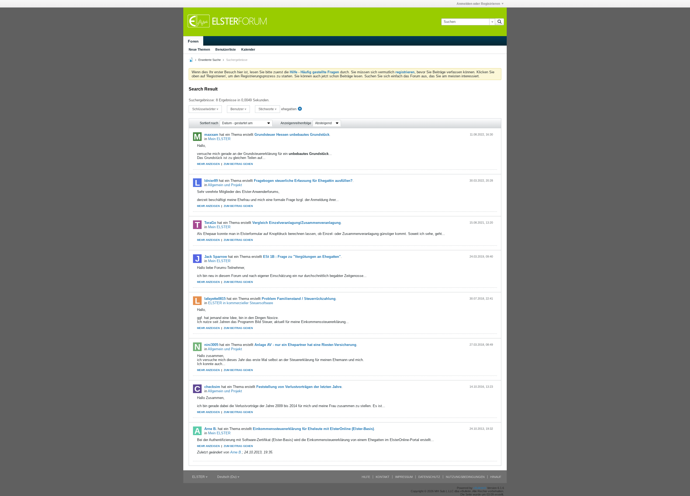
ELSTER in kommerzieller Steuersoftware (240, 303)
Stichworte (266, 109)
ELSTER (199, 477)
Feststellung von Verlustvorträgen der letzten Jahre (298, 387)
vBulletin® (479, 488)
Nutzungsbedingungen (465, 476)
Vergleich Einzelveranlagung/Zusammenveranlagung (296, 223)
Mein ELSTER (219, 139)
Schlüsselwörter (204, 109)
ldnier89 (211, 181)
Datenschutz (429, 476)
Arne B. (210, 429)
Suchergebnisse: (202, 100)
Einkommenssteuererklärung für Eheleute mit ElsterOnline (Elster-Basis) (313, 429)
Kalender (248, 49)
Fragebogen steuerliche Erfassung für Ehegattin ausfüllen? (303, 181)
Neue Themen (199, 49)
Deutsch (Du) (227, 477)
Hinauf (495, 476)
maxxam (211, 135)
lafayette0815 (215, 299)
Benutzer (237, 109)
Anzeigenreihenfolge (296, 123)
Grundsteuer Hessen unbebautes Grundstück (291, 135)
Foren (193, 41)
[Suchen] (499, 21)
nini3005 (211, 345)
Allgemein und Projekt (225, 185)
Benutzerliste (225, 49)
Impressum (404, 476)
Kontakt (382, 476)
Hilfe (366, 476)
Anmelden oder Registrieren (478, 4)
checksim (212, 387)
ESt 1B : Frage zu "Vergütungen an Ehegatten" (302, 257)
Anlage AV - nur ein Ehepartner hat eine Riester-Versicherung (305, 345)
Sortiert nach (209, 123)
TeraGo (210, 223)
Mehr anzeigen (208, 163)
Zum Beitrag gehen (238, 163)
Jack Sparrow (215, 257)
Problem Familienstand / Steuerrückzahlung (299, 299)
